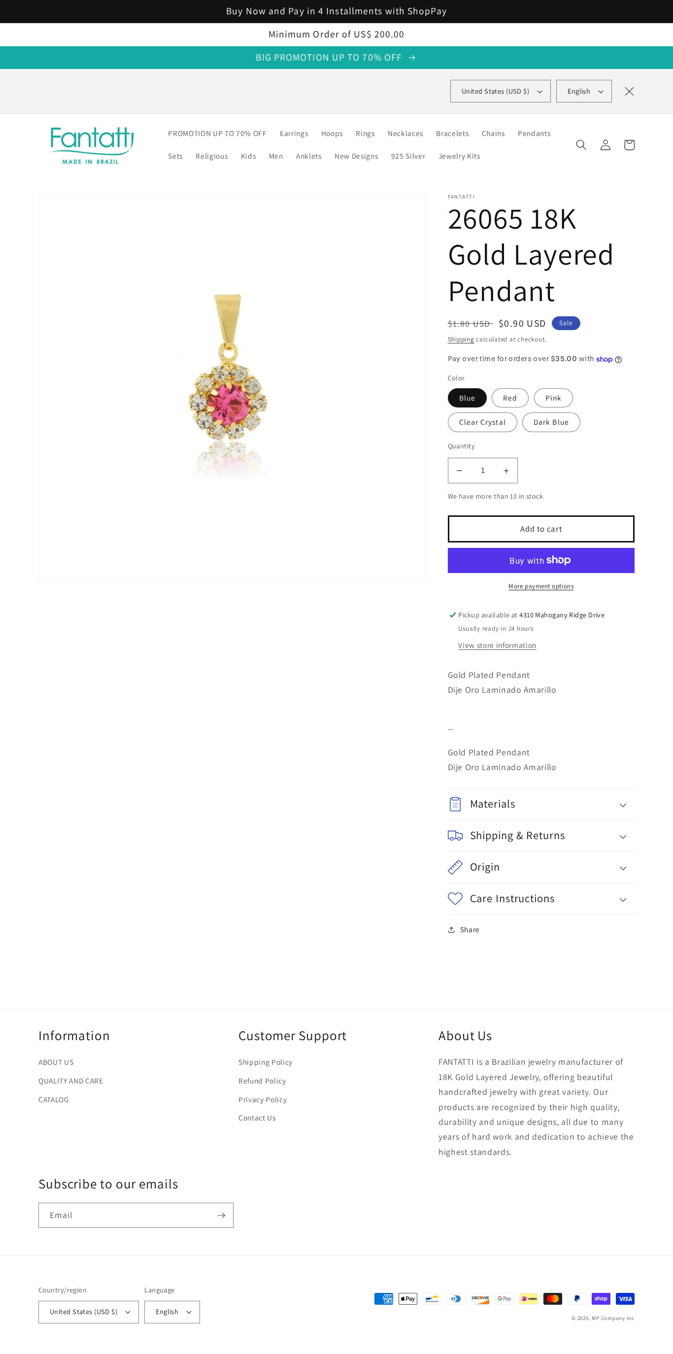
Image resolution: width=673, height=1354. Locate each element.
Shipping (461, 339)
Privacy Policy (262, 1099)
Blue (467, 398)
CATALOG (53, 1099)
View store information (497, 645)
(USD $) (495, 91)
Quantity (461, 445)
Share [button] (470, 929)
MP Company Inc (613, 1318)
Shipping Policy (265, 1062)
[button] (581, 145)
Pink (553, 398)
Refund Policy (262, 1080)
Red (510, 398)
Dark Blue (551, 422)
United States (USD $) (83, 1311)
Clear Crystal (482, 422)
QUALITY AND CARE (70, 1080)
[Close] (629, 91)
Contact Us (257, 1117)
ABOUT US (55, 1062)
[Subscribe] (221, 1215)
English (579, 91)
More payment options (540, 586)
